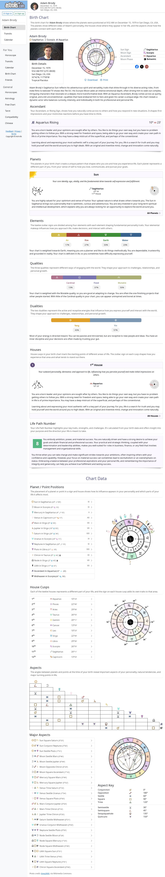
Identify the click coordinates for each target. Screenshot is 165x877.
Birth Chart (10, 27)
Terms (13, 134)
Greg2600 (45, 873)
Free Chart (10, 104)
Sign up (20, 13)
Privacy (18, 131)
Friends (8, 79)
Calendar (8, 39)
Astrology (10, 98)
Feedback (9, 131)
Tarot (7, 110)
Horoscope (10, 55)
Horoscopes (11, 92)
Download (92, 79)
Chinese (9, 123)
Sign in (8, 13)
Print (105, 79)
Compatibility (11, 117)
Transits (8, 33)
